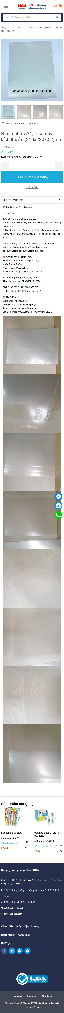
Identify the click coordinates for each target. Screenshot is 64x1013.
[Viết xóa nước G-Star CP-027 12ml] (48, 817)
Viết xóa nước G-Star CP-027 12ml (48, 834)
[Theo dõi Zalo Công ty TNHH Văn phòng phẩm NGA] (20, 951)
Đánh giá (10, 147)
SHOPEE (33, 187)
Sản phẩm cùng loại (17, 804)
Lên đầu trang (33, 1007)
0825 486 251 (16, 908)
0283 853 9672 (28, 902)
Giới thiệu (47, 996)
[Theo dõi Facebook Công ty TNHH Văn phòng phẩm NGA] (4, 951)
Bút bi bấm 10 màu (11, 832)
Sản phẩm (32, 996)
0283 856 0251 (11, 902)
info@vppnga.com (13, 913)
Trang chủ (17, 996)
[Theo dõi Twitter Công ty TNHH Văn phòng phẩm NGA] (12, 951)
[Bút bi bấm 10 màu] (15, 817)
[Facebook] (58, 496)
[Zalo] (58, 506)
